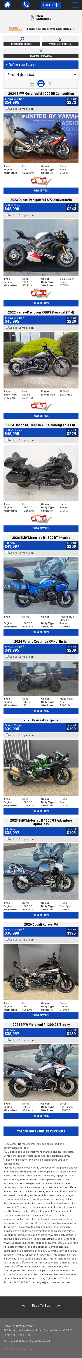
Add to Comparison (21, 108)
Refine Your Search (21, 65)
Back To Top (41, 1305)
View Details (41, 190)
